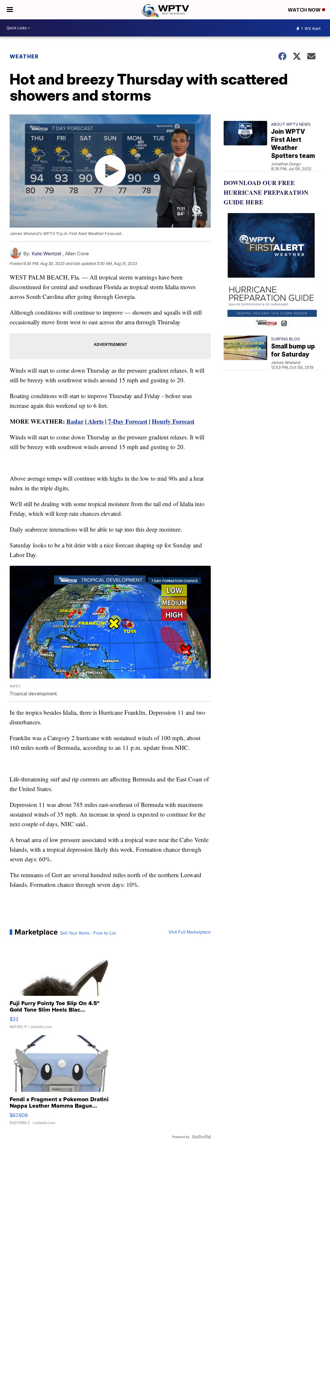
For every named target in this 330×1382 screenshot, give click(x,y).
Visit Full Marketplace (190, 932)
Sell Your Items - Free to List (88, 933)
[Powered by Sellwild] (201, 1136)
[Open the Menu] (10, 9)
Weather (24, 56)
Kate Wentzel (46, 253)
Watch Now (305, 10)
